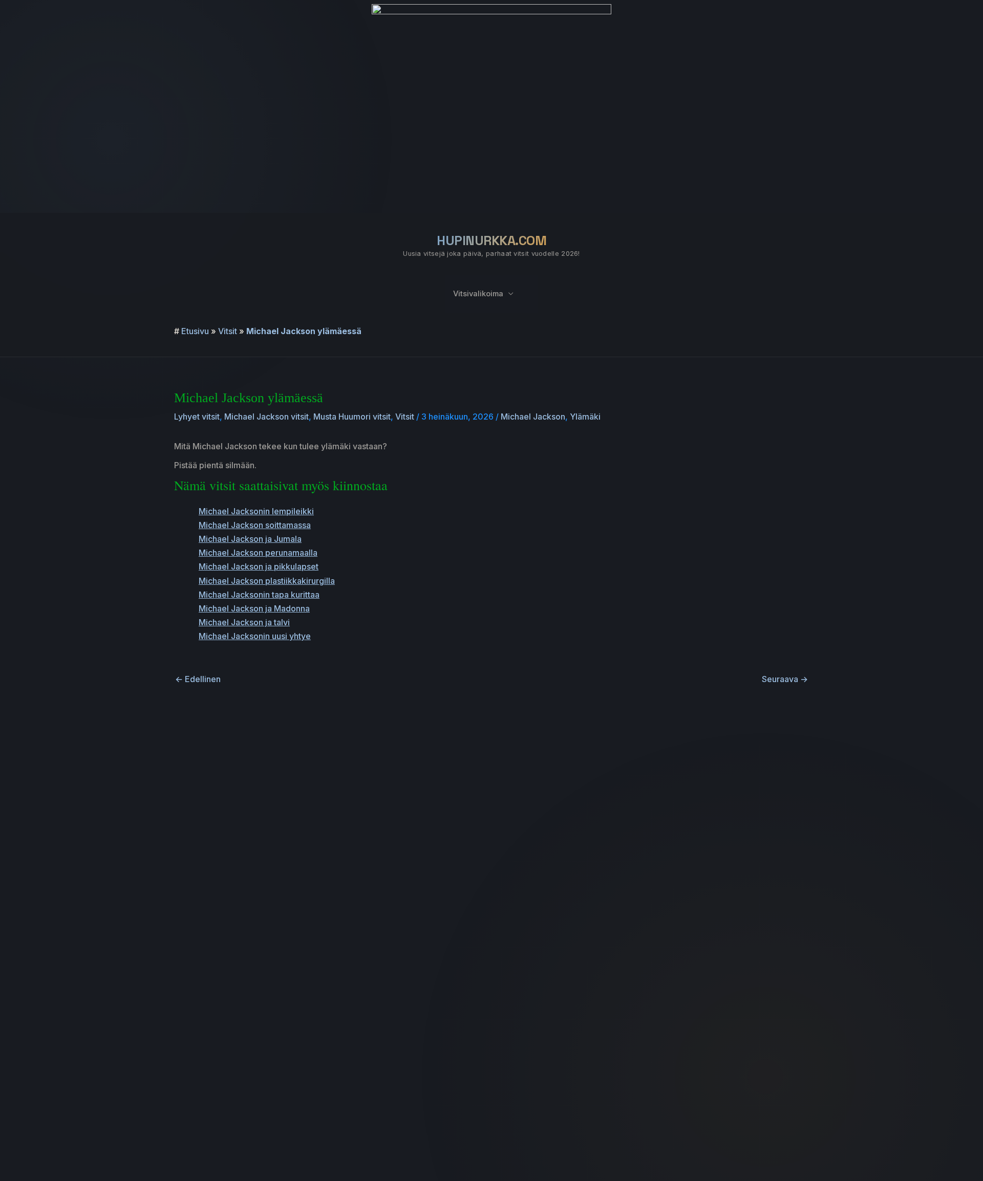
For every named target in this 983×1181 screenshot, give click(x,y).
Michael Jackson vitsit (266, 416)
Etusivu (195, 331)
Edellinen (198, 679)
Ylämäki (585, 416)
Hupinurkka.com (491, 240)
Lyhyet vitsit (197, 416)
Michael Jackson (533, 416)
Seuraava (785, 679)
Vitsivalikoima (478, 293)
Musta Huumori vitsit (352, 416)
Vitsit (227, 331)
